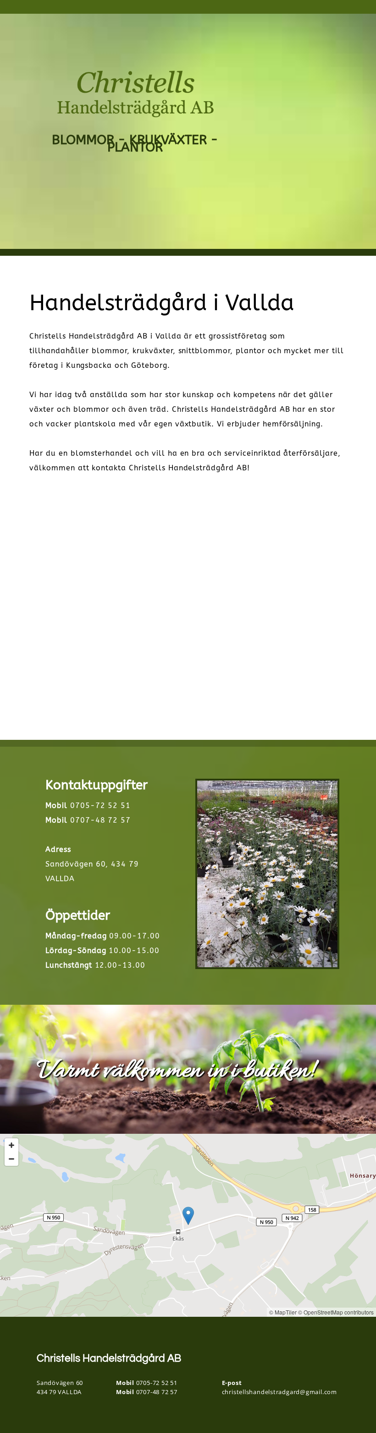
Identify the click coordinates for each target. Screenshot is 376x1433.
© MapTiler (283, 1312)
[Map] (188, 1225)
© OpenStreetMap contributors (336, 1312)
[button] (188, 1216)
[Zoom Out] (11, 1159)
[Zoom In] (11, 1145)
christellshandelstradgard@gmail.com (279, 1392)
